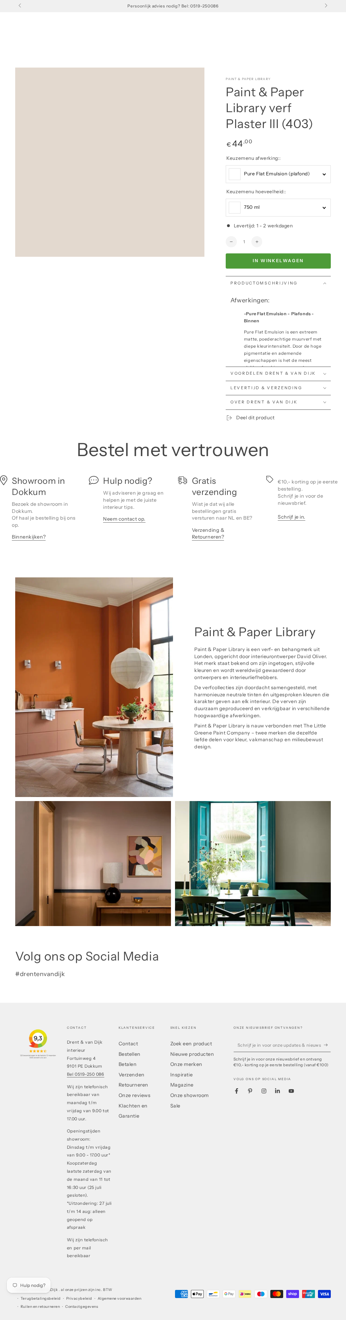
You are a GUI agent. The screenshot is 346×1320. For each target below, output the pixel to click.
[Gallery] (109, 162)
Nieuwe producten (192, 1054)
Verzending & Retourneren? (208, 533)
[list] (173, 511)
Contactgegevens (81, 1306)
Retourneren (133, 1085)
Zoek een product (191, 1044)
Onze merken (186, 1064)
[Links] (20, 6)
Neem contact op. (124, 519)
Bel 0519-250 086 (85, 1074)
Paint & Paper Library (248, 79)
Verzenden (132, 1075)
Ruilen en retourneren (40, 1306)
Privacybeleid (79, 1298)
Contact (128, 1044)
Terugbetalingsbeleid (41, 1298)
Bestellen (130, 1054)
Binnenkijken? (29, 537)
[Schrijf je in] (327, 1045)
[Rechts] (325, 6)
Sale (175, 1106)
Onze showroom (189, 1095)
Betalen (128, 1064)
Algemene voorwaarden (120, 1298)
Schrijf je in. (291, 517)
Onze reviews (134, 1095)
